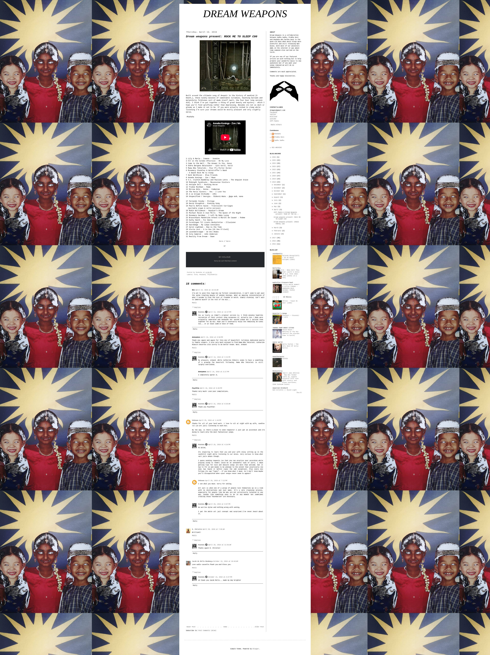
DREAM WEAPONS (245, 13)
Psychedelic (212, 274)
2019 (274, 179)
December (278, 185)
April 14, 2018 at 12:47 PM (219, 312)
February (278, 231)
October (277, 191)
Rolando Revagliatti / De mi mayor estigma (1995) (290, 257)
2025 (274, 160)
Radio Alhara (276, 125)
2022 (274, 169)
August (277, 197)
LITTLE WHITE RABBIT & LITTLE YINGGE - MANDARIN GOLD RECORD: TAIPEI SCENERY (290, 288)
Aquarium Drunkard (280, 388)
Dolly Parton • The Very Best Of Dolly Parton (290, 346)
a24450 (285, 358)
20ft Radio (274, 121)
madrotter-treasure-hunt (283, 283)
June (276, 203)
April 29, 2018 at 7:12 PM (216, 481)
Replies (197, 307)
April (276, 210)
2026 (274, 157)
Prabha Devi (279, 137)
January (277, 234)
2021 (274, 173)
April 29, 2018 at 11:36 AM (219, 545)
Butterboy (277, 268)
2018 (274, 182)
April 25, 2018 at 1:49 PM (210, 420)
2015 (274, 244)
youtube (273, 119)
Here (221, 241)
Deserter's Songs (280, 313)
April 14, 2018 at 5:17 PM (218, 372)
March (276, 228)
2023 (274, 166)
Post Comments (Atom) (207, 631)
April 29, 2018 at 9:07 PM (219, 504)
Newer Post (191, 627)
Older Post (259, 627)
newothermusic (278, 357)
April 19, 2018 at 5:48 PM (211, 388)
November (278, 188)
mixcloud (273, 117)
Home (225, 627)
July (276, 200)
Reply (194, 303)
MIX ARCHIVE (277, 148)
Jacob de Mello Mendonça (202, 561)
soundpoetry (277, 254)
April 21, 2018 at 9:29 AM (219, 404)
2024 (274, 163)
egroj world (277, 342)
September (278, 194)
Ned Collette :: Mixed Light (285, 390)
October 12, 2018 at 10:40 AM (225, 561)
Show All (299, 392)
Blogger (256, 649)
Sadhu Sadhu (279, 140)
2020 (274, 176)
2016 (274, 241)
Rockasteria (277, 371)
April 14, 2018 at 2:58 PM (212, 337)
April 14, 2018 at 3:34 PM (219, 357)
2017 (274, 238)
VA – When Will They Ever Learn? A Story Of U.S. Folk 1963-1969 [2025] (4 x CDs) (290, 273)
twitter (273, 114)
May (276, 207)
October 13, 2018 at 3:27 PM (220, 577)
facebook (273, 112)
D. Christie (197, 529)
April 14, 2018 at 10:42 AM (206, 290)
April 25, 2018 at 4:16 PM (219, 445)
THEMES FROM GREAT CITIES (283, 328)
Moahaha (202, 274)
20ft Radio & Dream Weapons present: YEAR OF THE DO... (286, 213)
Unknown (195, 420)
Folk (196, 274)
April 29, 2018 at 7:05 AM (214, 529)
